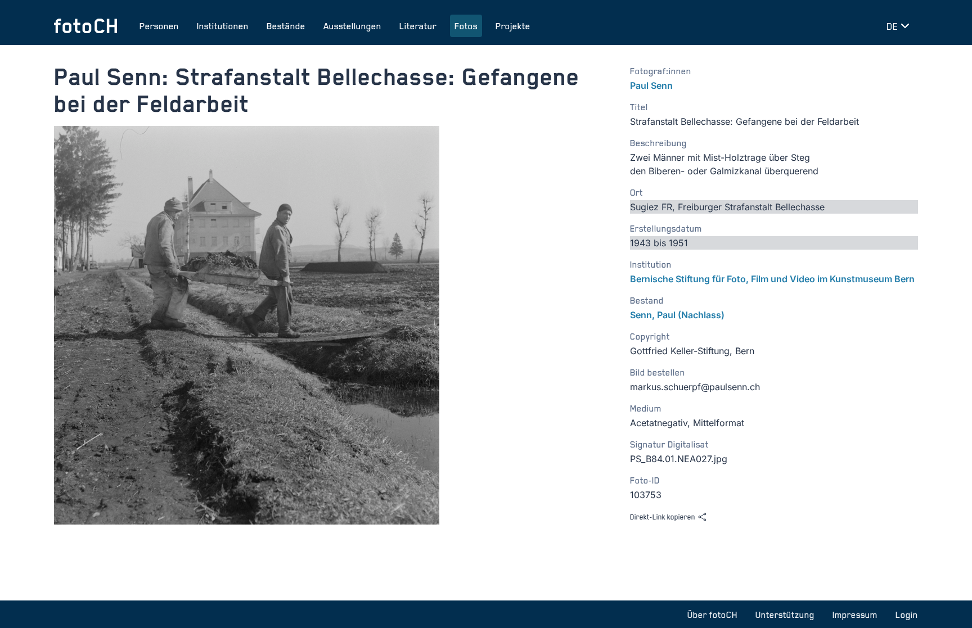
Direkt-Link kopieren (662, 517)
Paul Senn (651, 85)
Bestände (286, 26)
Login (907, 614)
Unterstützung (784, 614)
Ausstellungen (352, 26)
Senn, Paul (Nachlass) (677, 314)
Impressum (855, 614)
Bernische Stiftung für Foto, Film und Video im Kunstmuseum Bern (772, 278)
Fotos (466, 26)
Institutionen (223, 26)
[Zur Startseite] (85, 26)
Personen (159, 26)
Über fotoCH (712, 614)
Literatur (417, 26)
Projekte (513, 26)
